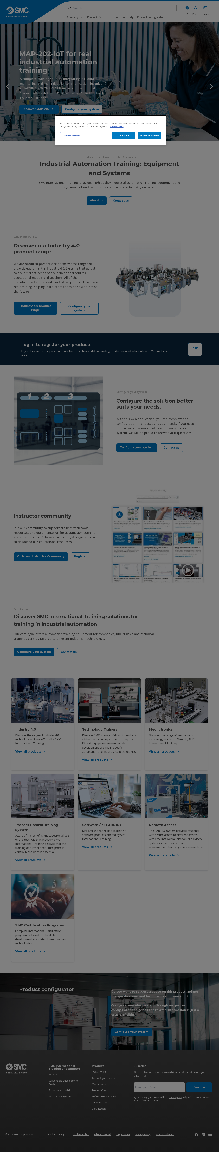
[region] (110, 130)
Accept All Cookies (149, 135)
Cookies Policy (117, 126)
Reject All (124, 135)
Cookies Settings (71, 135)
